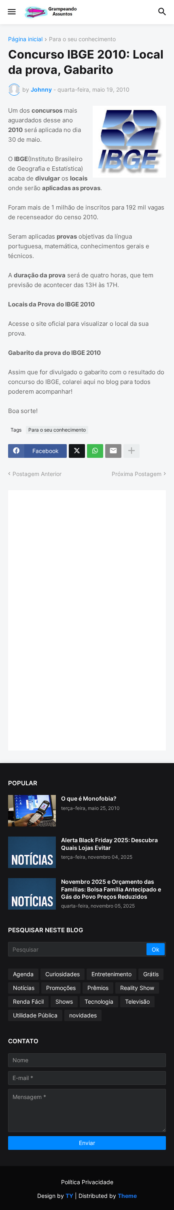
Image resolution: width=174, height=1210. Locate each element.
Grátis (151, 974)
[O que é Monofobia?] (32, 810)
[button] (11, 12)
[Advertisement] (77, 619)
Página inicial (25, 39)
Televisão (137, 1001)
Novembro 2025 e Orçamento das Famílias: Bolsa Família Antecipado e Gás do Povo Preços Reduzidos (111, 889)
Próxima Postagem (136, 473)
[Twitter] (77, 451)
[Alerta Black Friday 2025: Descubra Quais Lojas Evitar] (32, 852)
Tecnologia (99, 1001)
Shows (64, 1001)
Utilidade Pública (35, 1015)
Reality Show (137, 987)
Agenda (23, 974)
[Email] (113, 451)
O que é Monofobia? (89, 798)
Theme (127, 1195)
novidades (83, 1015)
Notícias (23, 987)
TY (69, 1195)
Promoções (61, 987)
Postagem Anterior (37, 473)
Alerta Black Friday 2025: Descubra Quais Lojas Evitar (109, 844)
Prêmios (97, 987)
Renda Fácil (28, 1001)
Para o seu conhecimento (82, 39)
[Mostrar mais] (131, 451)
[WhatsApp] (95, 451)
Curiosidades (62, 974)
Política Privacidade (87, 1182)
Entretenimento (111, 974)
